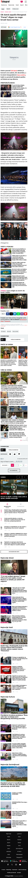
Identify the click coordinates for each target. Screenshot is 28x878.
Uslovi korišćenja (22, 869)
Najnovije (7, 558)
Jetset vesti (8, 11)
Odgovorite (5, 465)
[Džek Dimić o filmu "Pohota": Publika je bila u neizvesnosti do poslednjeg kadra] (6, 756)
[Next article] (27, 439)
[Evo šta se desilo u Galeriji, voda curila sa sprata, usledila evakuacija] (14, 486)
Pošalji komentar (15, 339)
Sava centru (21, 75)
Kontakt (19, 872)
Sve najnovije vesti (14, 551)
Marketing (8, 869)
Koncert (9, 331)
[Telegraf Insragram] (16, 864)
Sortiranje (4, 454)
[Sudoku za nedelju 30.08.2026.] (6, 796)
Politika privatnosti (11, 872)
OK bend (14, 70)
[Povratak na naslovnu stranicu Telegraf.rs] (5, 2)
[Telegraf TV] (20, 864)
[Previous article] (1, 439)
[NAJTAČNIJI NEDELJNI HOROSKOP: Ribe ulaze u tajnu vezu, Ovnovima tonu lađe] (6, 285)
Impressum (14, 869)
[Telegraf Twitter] (12, 864)
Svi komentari (14, 470)
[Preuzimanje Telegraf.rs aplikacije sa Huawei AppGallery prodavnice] (23, 861)
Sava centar (15, 331)
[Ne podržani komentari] (19, 454)
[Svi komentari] (10, 454)
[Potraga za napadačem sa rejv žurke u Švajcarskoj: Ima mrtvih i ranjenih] (6, 661)
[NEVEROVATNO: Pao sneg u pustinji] (6, 805)
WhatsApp (23, 319)
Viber (2, 321)
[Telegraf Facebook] (7, 864)
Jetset (2, 11)
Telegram (7, 321)
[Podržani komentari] (14, 454)
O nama (3, 869)
